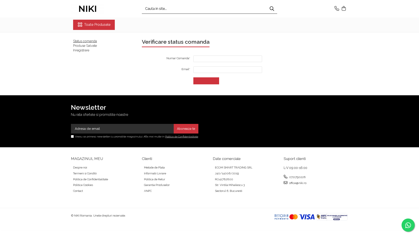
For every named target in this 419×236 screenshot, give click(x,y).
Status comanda (85, 41)
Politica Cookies (83, 185)
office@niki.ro (297, 183)
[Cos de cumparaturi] (343, 8)
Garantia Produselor (157, 185)
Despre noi (80, 167)
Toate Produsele (97, 25)
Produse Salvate (85, 46)
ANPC (148, 191)
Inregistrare (81, 50)
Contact (78, 191)
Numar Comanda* (178, 58)
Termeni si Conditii (85, 173)
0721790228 (297, 177)
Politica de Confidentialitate (181, 136)
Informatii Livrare (155, 173)
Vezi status (206, 81)
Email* (186, 69)
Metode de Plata (154, 167)
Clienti (147, 158)
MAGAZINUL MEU (87, 158)
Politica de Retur (154, 179)
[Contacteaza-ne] (337, 8)
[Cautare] (272, 9)
